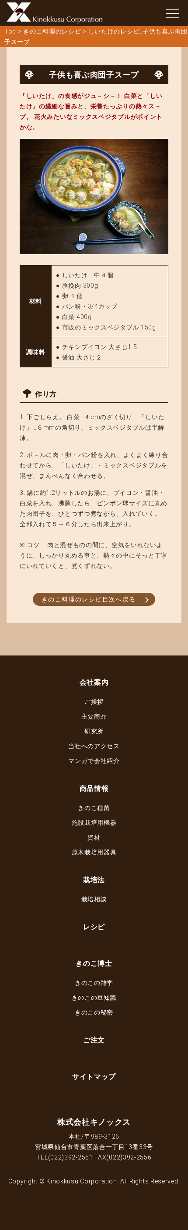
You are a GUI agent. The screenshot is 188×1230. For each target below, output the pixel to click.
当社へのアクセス (94, 746)
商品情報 (94, 788)
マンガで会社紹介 (94, 760)
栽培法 (94, 880)
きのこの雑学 (94, 982)
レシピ (94, 927)
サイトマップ (94, 1076)
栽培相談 (94, 899)
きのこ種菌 (94, 807)
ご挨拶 (94, 701)
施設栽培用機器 (94, 822)
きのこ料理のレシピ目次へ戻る (89, 599)
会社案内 (94, 682)
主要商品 (94, 716)
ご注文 (94, 1040)
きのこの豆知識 (94, 997)
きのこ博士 (94, 963)
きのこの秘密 (94, 1012)
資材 (93, 837)
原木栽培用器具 (94, 852)
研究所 (94, 731)
